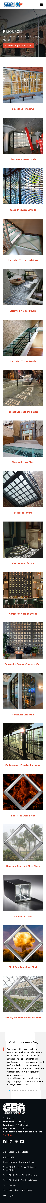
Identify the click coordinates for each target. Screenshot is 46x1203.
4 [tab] (17, 1090)
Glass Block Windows (26, 1175)
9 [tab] (31, 1090)
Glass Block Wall (11, 1180)
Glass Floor (8, 1157)
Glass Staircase (28, 1167)
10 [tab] (33, 1090)
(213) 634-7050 (23, 1128)
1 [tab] (9, 1090)
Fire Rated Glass (29, 1180)
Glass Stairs (9, 1170)
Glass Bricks (9, 1190)
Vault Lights (9, 1195)
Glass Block (8, 1175)
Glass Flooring (10, 1162)
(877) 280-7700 (19, 1121)
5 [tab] (20, 1090)
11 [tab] (36, 1090)
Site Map (7, 1135)
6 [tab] (23, 1090)
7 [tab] (25, 1090)
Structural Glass (26, 1162)
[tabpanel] (23, 1066)
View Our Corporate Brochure (18, 45)
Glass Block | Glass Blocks (15, 1151)
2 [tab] (12, 1090)
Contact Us (8, 1118)
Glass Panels (9, 1185)
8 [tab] (28, 1090)
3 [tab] (15, 1090)
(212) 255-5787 (22, 1125)
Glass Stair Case (11, 1167)
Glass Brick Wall (24, 1190)
